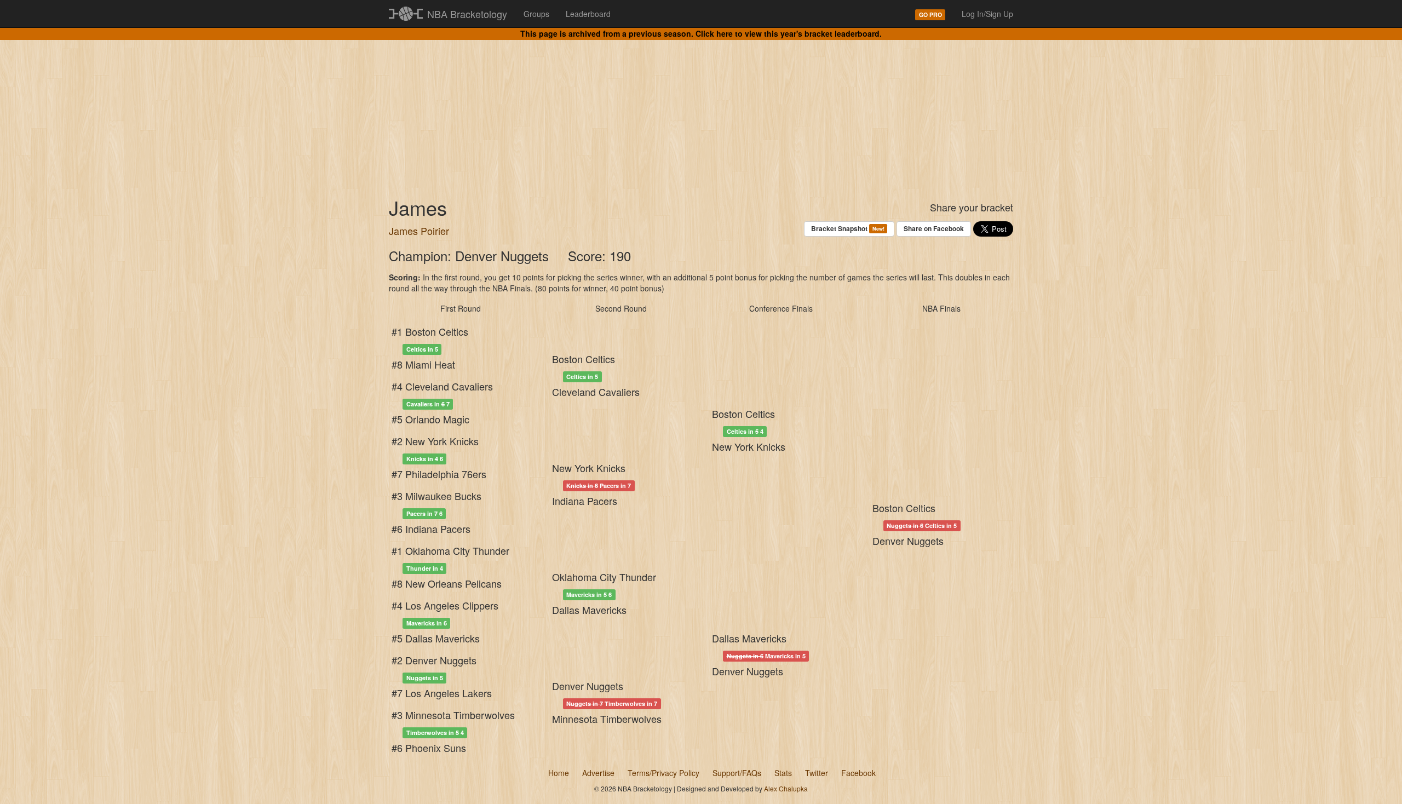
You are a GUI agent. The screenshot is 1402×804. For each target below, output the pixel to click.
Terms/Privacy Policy (663, 772)
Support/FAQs (737, 772)
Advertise (598, 772)
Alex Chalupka (786, 788)
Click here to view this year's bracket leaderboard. (789, 33)
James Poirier (419, 230)
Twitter (816, 772)
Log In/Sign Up (987, 13)
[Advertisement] (701, 109)
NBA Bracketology (467, 14)
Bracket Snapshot (847, 228)
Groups (536, 13)
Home (558, 772)
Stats (783, 772)
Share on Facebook (934, 228)
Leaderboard (588, 13)
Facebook (858, 772)
